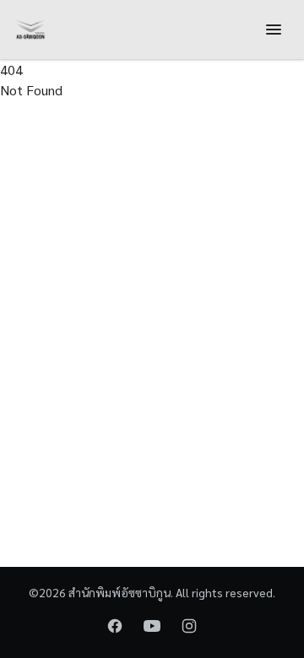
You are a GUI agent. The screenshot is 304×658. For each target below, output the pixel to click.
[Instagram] (189, 626)
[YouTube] (152, 626)
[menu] (273, 29)
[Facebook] (115, 626)
